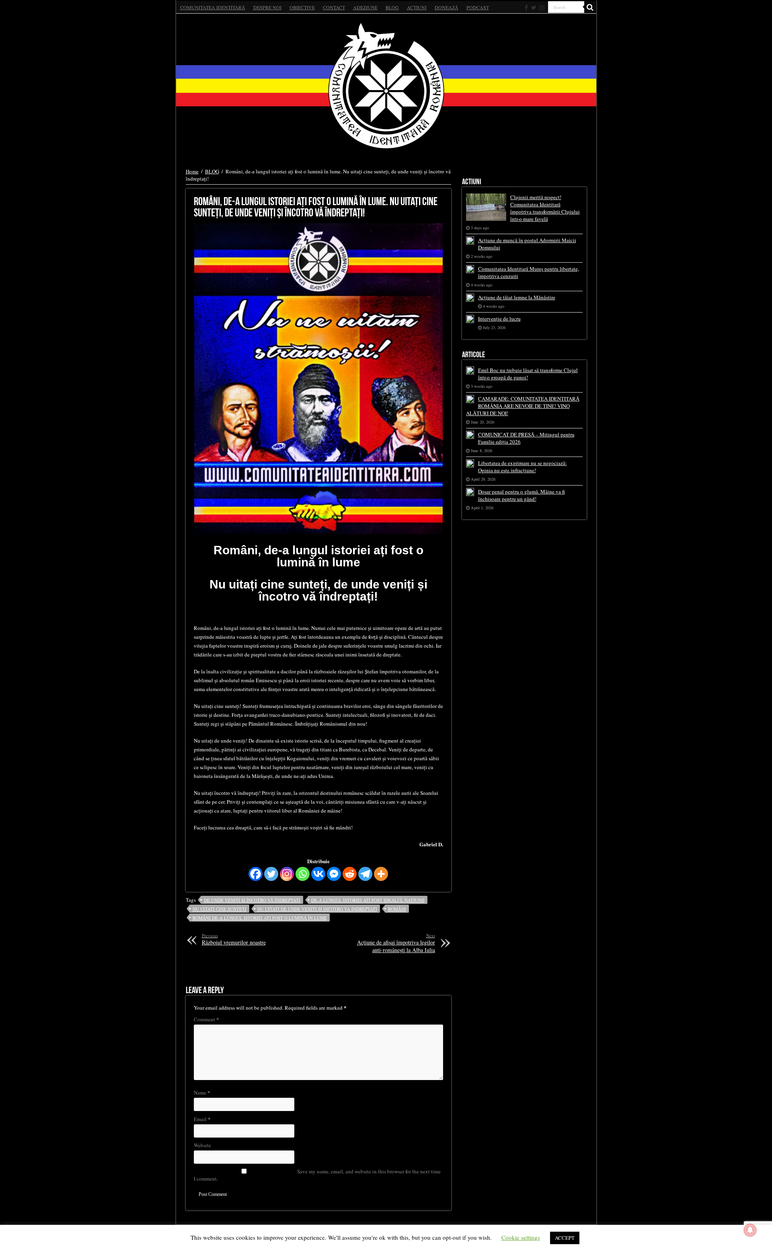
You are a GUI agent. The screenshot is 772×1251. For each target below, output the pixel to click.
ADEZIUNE (365, 7)
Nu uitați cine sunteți (219, 909)
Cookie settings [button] (520, 1237)
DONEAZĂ (446, 7)
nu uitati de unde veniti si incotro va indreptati (317, 909)
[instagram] (542, 7)
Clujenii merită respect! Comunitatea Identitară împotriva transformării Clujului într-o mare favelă (545, 207)
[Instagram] (287, 874)
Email (202, 1119)
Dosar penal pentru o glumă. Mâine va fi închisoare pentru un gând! (521, 495)
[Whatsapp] (303, 874)
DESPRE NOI (267, 7)
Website (202, 1145)
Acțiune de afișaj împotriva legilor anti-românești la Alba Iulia (396, 943)
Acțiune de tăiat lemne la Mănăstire (516, 297)
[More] (381, 874)
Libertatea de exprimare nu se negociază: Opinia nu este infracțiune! (522, 466)
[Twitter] (533, 7)
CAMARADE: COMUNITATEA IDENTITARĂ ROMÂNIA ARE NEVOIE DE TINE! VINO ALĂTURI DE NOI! (522, 406)
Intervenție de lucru (499, 318)
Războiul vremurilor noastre (234, 939)
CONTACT (334, 7)
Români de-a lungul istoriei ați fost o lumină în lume (260, 918)
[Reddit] (350, 874)
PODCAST (477, 7)
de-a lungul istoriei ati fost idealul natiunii (368, 900)
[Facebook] (526, 7)
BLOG (392, 7)
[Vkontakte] (318, 874)
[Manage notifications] (750, 1230)
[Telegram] (365, 874)
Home (192, 171)
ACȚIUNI (417, 7)
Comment (206, 1019)
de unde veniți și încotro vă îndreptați (252, 900)
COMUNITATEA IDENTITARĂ (212, 7)
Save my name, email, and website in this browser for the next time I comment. (317, 1175)
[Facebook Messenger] (334, 874)
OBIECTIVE (302, 7)
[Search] (590, 7)
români (397, 909)
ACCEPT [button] (565, 1237)
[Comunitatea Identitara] (386, 86)
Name (202, 1092)
